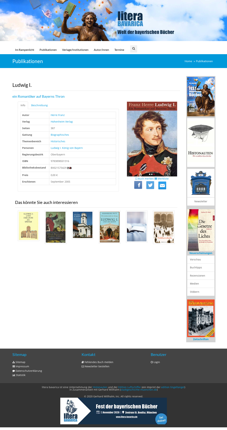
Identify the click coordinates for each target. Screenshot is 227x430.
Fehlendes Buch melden (98, 362)
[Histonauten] (201, 96)
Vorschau (195, 259)
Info (23, 105)
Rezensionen (197, 275)
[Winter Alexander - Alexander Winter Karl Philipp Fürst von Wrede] (137, 226)
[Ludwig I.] (162, 185)
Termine (119, 49)
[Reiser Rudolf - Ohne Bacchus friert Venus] (55, 227)
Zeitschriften (201, 339)
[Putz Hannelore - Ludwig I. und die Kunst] (109, 227)
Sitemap (20, 362)
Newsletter (200, 201)
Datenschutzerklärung (28, 370)
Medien (194, 283)
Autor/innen (101, 49)
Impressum (22, 366)
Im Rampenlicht (24, 49)
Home (188, 61)
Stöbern (194, 291)
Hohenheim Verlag (62, 121)
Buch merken (145, 178)
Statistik (20, 375)
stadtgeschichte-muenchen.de (139, 389)
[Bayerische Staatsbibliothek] (69, 167)
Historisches (58, 141)
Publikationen (48, 49)
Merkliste (163, 178)
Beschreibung (39, 105)
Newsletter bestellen (96, 366)
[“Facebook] (138, 185)
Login (156, 362)
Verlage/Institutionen (75, 49)
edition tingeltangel (172, 387)
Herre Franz (58, 115)
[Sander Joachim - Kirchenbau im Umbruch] (82, 225)
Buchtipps (196, 267)
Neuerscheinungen (200, 253)
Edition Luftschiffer (129, 387)
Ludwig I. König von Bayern (67, 148)
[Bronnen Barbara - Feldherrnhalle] (164, 227)
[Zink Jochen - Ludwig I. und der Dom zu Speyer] (28, 226)
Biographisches (60, 134)
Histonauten (100, 387)
